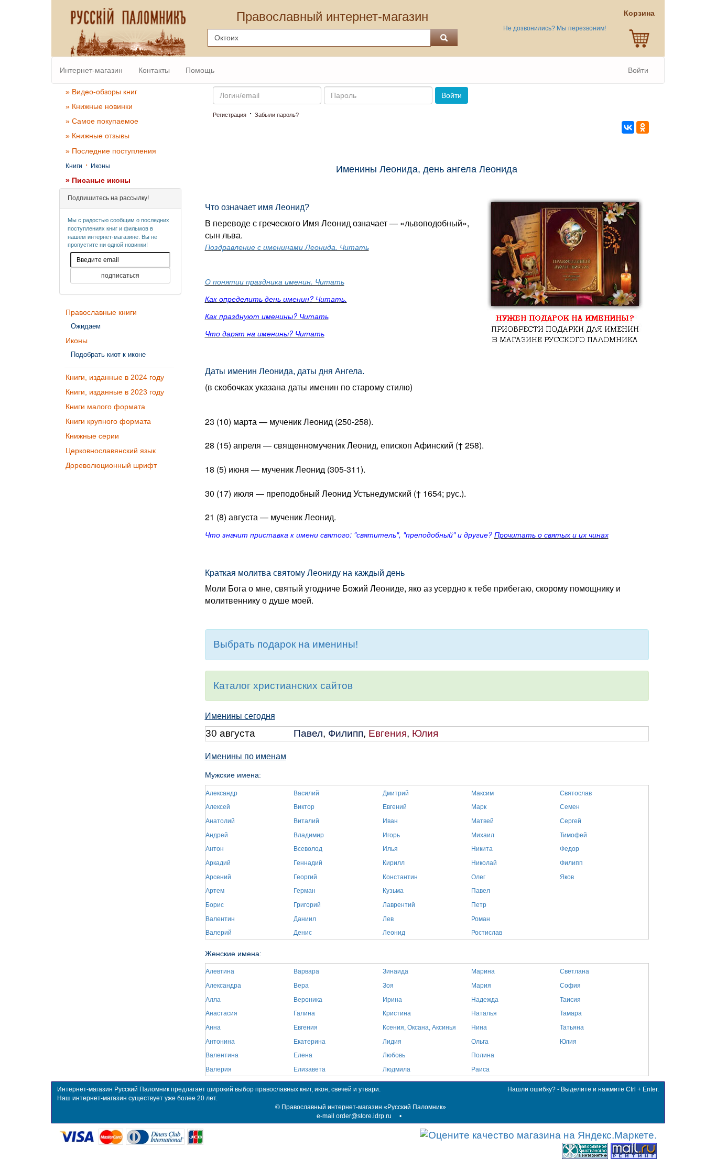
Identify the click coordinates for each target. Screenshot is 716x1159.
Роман (480, 919)
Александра (223, 985)
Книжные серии (92, 436)
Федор (569, 848)
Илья (390, 848)
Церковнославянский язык (111, 450)
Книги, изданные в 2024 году (115, 377)
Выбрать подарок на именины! (285, 644)
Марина (483, 971)
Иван (390, 821)
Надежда (484, 999)
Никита (482, 848)
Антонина (220, 1041)
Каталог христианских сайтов (283, 685)
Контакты (154, 70)
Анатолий (220, 821)
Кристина (397, 1013)
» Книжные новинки (99, 106)
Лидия (392, 1041)
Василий (306, 793)
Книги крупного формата (108, 421)
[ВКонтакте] (628, 127)
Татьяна (572, 1027)
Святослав (576, 793)
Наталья (484, 1013)
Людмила (396, 1069)
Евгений (395, 807)
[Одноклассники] (642, 127)
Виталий (306, 821)
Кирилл (394, 863)
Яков (567, 877)
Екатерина (310, 1041)
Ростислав (486, 932)
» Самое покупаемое (102, 121)
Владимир (309, 835)
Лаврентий (399, 905)
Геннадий (308, 863)
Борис (214, 905)
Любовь (394, 1055)
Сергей (570, 821)
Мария (481, 985)
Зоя (388, 985)
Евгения (387, 733)
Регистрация (229, 115)
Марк (478, 807)
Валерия (218, 1069)
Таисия (570, 999)
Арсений (218, 877)
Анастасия (221, 1013)
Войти (638, 70)
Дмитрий (396, 793)
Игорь (391, 835)
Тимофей (573, 835)
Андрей (216, 835)
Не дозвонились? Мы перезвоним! (554, 28)
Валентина (221, 1055)
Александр (221, 793)
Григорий (307, 905)
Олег (478, 877)
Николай (484, 863)
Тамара (571, 1013)
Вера (301, 985)
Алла (213, 999)
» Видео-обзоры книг (101, 92)
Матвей (482, 821)
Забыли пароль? (277, 115)
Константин (400, 877)
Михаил (482, 835)
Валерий (218, 932)
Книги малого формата (105, 406)
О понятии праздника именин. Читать (274, 281)
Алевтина (219, 971)
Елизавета (310, 1069)
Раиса (480, 1069)
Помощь (200, 70)
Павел (308, 733)
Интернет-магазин (91, 70)
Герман (305, 890)
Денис (303, 932)
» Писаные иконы (98, 180)
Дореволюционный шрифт (111, 465)
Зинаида (395, 971)
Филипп (345, 733)
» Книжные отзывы (97, 136)
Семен (570, 807)
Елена (303, 1055)
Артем (214, 890)
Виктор (304, 807)
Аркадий (218, 863)
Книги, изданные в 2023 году (115, 392)
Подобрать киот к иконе (108, 354)
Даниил (305, 919)
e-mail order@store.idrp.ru (354, 1116)
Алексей (217, 807)
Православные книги (101, 312)
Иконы (100, 166)
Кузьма (393, 890)
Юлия (425, 733)
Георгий (305, 877)
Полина (482, 1055)
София (570, 985)
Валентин (220, 919)
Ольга (480, 1041)
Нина (479, 1027)
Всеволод (308, 848)
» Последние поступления (111, 151)
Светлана (574, 971)
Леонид (394, 932)
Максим (482, 793)
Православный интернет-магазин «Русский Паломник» (363, 1107)
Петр (478, 905)
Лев (388, 919)
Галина (304, 1013)
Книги (74, 166)
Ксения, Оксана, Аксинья (419, 1027)
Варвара (306, 971)
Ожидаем (86, 326)
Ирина (392, 999)
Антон (214, 848)
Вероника (308, 999)
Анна (213, 1027)
